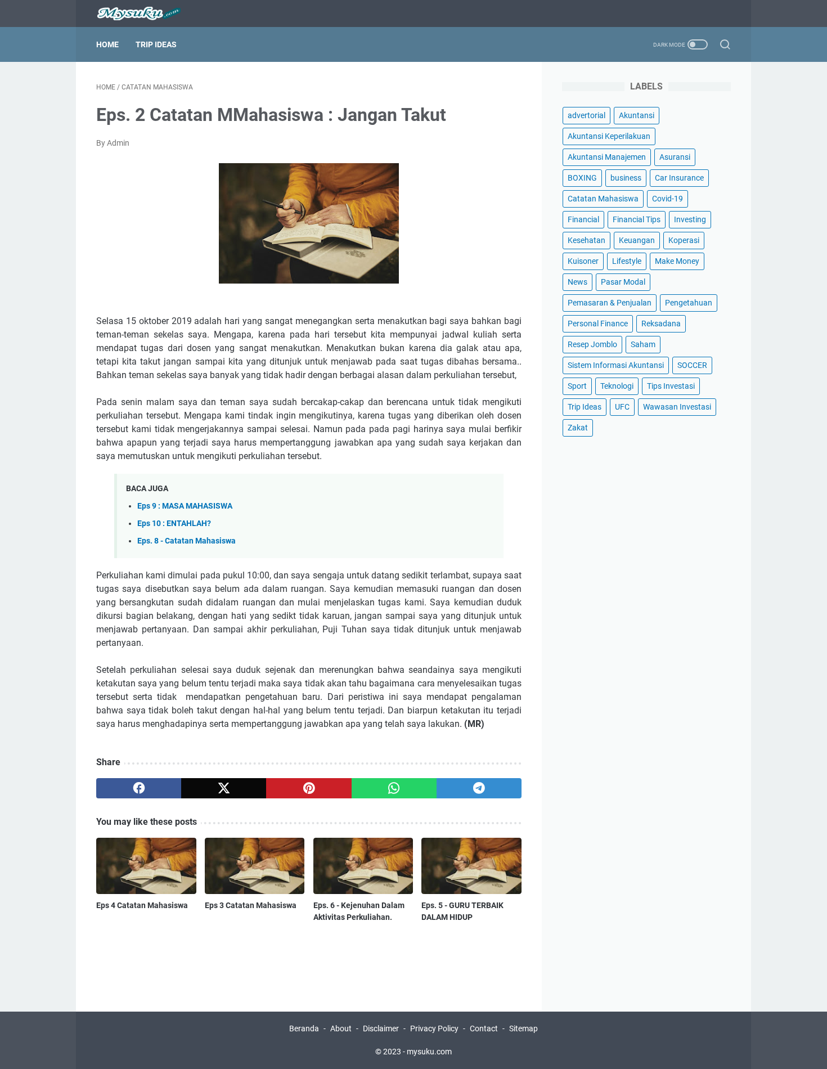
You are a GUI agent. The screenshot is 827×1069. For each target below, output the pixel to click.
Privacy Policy (434, 1028)
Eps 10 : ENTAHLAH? (174, 523)
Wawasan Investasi (677, 406)
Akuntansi (636, 115)
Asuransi (674, 156)
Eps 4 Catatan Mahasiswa (142, 905)
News (577, 281)
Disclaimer (381, 1028)
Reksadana (661, 323)
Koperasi (683, 240)
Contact (484, 1028)
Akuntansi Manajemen (607, 156)
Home (107, 44)
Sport (577, 385)
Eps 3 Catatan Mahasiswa (250, 905)
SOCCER (692, 365)
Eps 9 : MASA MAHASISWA (184, 506)
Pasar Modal (623, 281)
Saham (643, 344)
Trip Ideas (156, 44)
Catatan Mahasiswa (603, 198)
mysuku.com (429, 1051)
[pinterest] (308, 788)
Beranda (304, 1028)
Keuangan (637, 240)
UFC (622, 406)
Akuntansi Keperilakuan (609, 136)
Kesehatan (586, 240)
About (341, 1028)
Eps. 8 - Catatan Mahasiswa (186, 541)
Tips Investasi (671, 385)
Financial (583, 219)
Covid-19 (667, 198)
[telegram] (479, 788)
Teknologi (616, 385)
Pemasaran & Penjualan (609, 302)
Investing (690, 219)
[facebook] (138, 788)
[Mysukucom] (145, 13)
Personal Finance (598, 323)
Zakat (578, 427)
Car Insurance (679, 177)
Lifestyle (626, 261)
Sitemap (523, 1028)
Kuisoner (583, 261)
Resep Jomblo (592, 344)
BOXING (582, 177)
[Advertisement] (646, 627)
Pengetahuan (688, 302)
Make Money (677, 261)
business (625, 177)
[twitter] (223, 788)
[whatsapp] (394, 788)
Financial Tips (636, 219)
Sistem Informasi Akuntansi (616, 365)
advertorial (586, 115)
